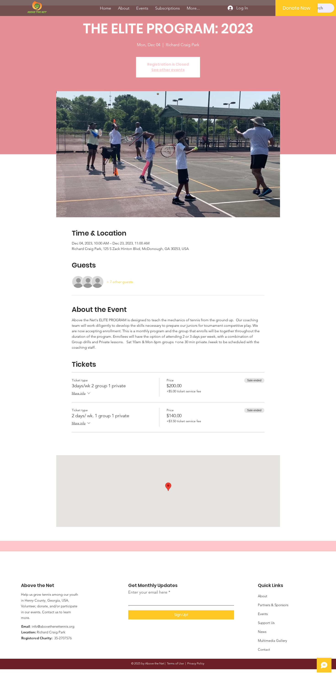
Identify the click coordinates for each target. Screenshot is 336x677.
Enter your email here (147, 592)
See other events (168, 69)
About (262, 596)
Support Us (266, 623)
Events (263, 614)
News (262, 631)
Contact (264, 649)
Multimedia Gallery (272, 640)
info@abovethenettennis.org (53, 626)
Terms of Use (175, 663)
